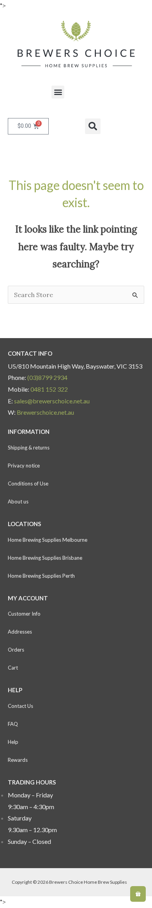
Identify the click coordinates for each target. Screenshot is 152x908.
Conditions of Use (28, 483)
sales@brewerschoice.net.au (52, 401)
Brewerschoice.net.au (45, 412)
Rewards (18, 760)
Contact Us (20, 706)
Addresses (20, 632)
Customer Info (24, 614)
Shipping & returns (28, 447)
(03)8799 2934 (47, 377)
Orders (16, 650)
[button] (57, 92)
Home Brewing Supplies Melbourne (47, 540)
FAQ (13, 724)
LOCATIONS (24, 523)
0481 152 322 (49, 389)
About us (18, 501)
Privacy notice (24, 465)
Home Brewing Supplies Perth (41, 576)
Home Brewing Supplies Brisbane (45, 558)
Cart (13, 667)
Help (13, 742)
